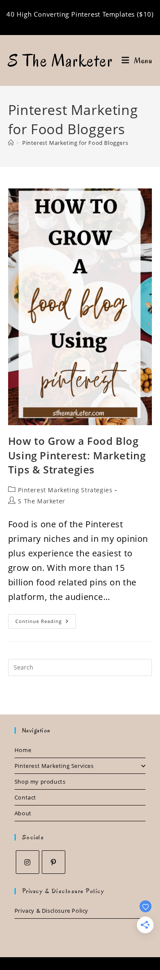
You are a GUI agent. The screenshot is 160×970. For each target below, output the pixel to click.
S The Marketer (60, 61)
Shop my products (40, 781)
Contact (25, 797)
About (23, 813)
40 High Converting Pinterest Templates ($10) (80, 14)
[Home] (11, 143)
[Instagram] (27, 862)
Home (23, 750)
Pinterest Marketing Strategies (65, 490)
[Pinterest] (53, 862)
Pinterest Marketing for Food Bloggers (75, 143)
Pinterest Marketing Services (54, 766)
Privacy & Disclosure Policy (51, 910)
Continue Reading (45, 623)
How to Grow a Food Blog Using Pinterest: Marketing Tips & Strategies (77, 455)
